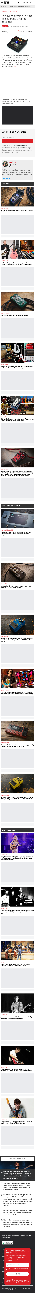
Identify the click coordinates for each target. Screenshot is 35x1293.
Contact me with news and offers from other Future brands (18, 1269)
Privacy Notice (23, 147)
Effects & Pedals (13, 11)
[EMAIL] (10, 166)
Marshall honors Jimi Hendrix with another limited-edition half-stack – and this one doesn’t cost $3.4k (18, 1213)
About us (4, 1275)
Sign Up (17, 1274)
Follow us (21, 31)
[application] (17, 115)
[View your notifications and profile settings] (18, 2)
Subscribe (25, 2)
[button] (2, 2)
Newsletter (30, 31)
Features (4, 26)
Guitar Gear (4, 11)
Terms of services (21, 145)
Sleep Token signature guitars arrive (20, 6)
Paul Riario (13, 26)
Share (5, 31)
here (14, 66)
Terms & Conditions (16, 1281)
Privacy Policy (23, 1280)
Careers (4, 1278)
